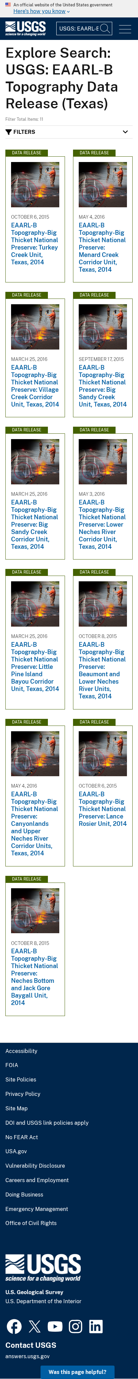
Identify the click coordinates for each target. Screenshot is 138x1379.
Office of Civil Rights (31, 1223)
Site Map (16, 1109)
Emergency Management (36, 1209)
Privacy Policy (23, 1094)
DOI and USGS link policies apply (47, 1123)
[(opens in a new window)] (14, 1326)
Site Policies (20, 1080)
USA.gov (16, 1152)
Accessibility (21, 1051)
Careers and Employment (37, 1180)
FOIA (11, 1065)
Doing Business (24, 1195)
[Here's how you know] (69, 8)
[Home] (25, 34)
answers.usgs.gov (27, 1356)
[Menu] (125, 29)
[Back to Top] (114, 1355)
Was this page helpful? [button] (78, 1372)
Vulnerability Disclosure (35, 1166)
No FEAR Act (21, 1137)
